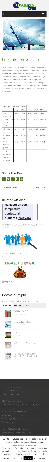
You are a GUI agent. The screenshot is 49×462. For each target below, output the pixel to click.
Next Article (41, 187)
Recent (17, 305)
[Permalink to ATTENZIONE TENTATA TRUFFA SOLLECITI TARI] (24, 212)
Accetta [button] (28, 458)
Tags (28, 305)
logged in (17, 301)
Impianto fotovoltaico (20, 60)
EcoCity (16, 333)
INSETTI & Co (7, 282)
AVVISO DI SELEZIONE (11, 253)
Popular (7, 306)
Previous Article (9, 187)
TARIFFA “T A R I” (20, 311)
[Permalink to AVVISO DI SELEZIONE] (24, 241)
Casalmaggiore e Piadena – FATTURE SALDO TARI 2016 (25, 355)
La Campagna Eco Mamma (24, 343)
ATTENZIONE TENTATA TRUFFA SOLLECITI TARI (22, 225)
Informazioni (39, 458)
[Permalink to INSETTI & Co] (24, 270)
